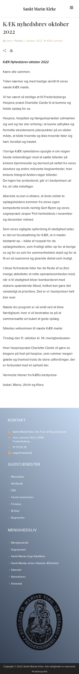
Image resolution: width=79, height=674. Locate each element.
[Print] (13, 51)
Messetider (17, 476)
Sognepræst (18, 549)
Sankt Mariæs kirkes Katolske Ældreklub (34, 563)
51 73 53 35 (19, 447)
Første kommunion (22, 497)
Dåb (13, 490)
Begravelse (18, 517)
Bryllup (15, 510)
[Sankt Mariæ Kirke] (39, 8)
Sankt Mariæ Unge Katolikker (28, 556)
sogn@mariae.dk (22, 452)
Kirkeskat (16, 583)
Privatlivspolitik (39, 671)
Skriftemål (17, 483)
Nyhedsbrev (18, 576)
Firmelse (16, 504)
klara (10, 40)
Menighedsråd (19, 542)
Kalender (16, 570)
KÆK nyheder (55, 40)
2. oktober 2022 (32, 40)
